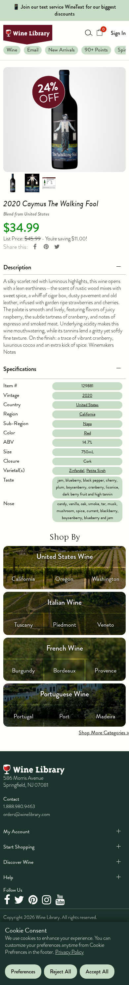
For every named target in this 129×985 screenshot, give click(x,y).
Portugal (23, 716)
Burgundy (23, 670)
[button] (64, 266)
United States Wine (64, 556)
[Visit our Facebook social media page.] (7, 900)
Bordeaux (64, 670)
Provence (105, 670)
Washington (105, 578)
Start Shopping (18, 847)
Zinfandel (76, 470)
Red (87, 433)
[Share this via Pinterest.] (46, 247)
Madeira (105, 716)
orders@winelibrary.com (26, 814)
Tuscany (23, 624)
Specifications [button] (19, 368)
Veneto (105, 624)
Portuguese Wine (64, 693)
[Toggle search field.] (89, 32)
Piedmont (64, 624)
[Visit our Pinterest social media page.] (34, 900)
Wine (12, 50)
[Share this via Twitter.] (57, 247)
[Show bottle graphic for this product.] (12, 182)
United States (87, 405)
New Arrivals (61, 50)
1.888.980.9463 (19, 806)
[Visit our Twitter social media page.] (20, 900)
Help (8, 877)
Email (32, 50)
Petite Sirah (96, 470)
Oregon (64, 578)
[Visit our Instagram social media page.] (47, 900)
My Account (16, 831)
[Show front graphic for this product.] (32, 182)
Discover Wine (18, 862)
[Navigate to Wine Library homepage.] (27, 35)
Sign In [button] (118, 33)
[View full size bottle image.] (64, 119)
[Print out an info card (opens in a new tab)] (49, 182)
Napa (87, 423)
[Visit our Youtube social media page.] (61, 900)
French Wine (64, 648)
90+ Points (96, 50)
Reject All (60, 971)
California (87, 414)
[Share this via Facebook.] (35, 247)
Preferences (23, 971)
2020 (87, 395)
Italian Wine (64, 602)
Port (64, 716)
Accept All (97, 971)
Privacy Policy (69, 952)
